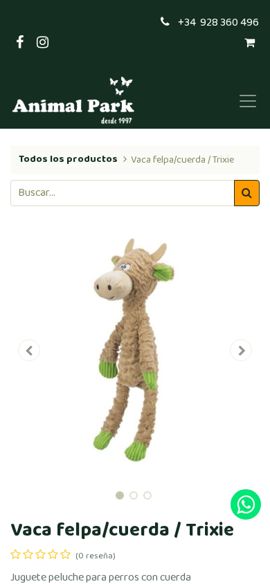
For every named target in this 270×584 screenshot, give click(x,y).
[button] (29, 350)
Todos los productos (68, 159)
